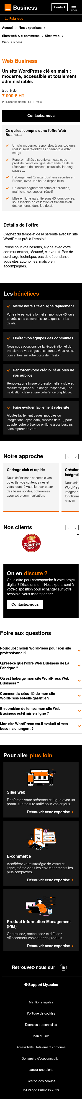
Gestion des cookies (41, 1081)
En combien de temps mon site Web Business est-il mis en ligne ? (30, 711)
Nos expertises (30, 27)
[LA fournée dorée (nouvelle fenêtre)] (31, 550)
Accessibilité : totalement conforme (41, 1047)
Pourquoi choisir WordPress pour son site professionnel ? (35, 650)
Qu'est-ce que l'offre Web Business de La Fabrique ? (34, 665)
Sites (52, 35)
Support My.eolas (43, 984)
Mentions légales (41, 1002)
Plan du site (41, 1036)
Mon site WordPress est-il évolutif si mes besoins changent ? (34, 726)
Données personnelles (41, 1024)
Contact (59, 7)
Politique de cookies (41, 1013)
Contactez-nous (41, 115)
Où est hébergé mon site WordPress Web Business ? (34, 681)
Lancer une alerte (41, 1069)
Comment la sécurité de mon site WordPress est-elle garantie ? (27, 696)
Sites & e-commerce (21, 35)
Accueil (7, 27)
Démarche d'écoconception (41, 1058)
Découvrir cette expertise (48, 811)
